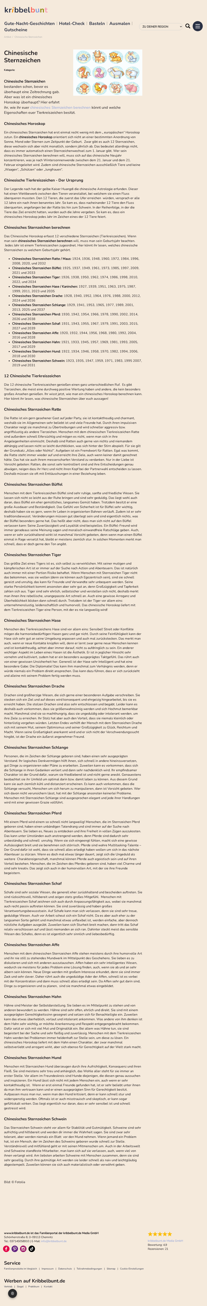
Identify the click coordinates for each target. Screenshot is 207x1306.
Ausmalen (119, 23)
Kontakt (48, 1286)
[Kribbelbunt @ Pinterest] (15, 1249)
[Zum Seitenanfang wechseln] (199, 1294)
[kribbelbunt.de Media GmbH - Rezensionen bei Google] (165, 1234)
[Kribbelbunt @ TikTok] (32, 1249)
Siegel (20, 1286)
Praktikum (33, 1286)
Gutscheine (15, 30)
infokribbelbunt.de (54, 1241)
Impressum (48, 1268)
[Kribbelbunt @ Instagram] (23, 1249)
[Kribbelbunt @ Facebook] (6, 1249)
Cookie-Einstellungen (132, 1268)
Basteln (97, 23)
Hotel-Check (72, 23)
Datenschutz (65, 1268)
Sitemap (111, 1268)
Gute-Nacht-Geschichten (29, 23)
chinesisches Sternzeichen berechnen (60, 107)
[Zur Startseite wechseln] (30, 10)
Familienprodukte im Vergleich (20, 1268)
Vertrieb (8, 1286)
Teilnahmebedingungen (89, 1268)
